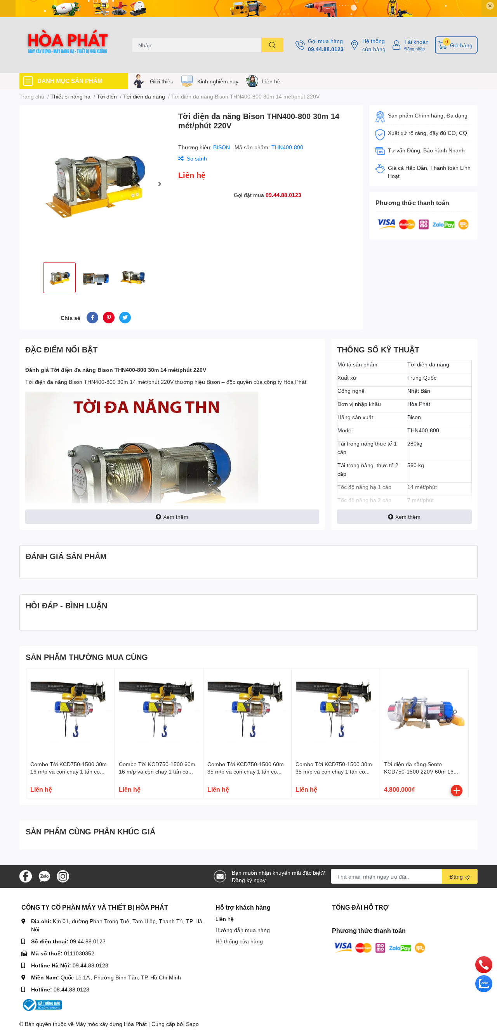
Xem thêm (175, 516)
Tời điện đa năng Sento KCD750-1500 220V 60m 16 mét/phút (419, 771)
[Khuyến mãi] (248, 8)
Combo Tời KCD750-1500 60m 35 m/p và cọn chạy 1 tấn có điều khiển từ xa (245, 771)
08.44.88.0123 (71, 989)
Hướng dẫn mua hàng (242, 930)
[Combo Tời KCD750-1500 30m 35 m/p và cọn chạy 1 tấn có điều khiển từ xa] (336, 712)
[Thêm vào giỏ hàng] (456, 790)
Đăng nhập (414, 48)
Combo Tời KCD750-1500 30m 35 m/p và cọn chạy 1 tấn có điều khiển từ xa (333, 771)
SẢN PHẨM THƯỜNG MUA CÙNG (87, 656)
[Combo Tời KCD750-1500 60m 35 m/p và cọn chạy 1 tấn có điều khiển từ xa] (247, 712)
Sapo (192, 1024)
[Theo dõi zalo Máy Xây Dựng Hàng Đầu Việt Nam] (44, 875)
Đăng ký (460, 876)
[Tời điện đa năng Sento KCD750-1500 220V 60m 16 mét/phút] (424, 712)
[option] (95, 183)
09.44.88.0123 (326, 49)
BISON (222, 147)
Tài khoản (416, 41)
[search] (272, 45)
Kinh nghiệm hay (217, 81)
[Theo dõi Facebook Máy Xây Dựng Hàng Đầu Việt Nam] (25, 875)
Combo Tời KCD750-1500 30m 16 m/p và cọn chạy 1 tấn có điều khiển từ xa (68, 771)
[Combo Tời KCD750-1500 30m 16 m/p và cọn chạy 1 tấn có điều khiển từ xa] (70, 712)
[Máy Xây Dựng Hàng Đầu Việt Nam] (67, 45)
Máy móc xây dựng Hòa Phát (111, 1024)
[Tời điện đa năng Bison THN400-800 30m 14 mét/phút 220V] (95, 183)
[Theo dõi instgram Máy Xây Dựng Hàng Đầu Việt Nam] (63, 875)
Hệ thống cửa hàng (374, 45)
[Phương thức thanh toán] (423, 223)
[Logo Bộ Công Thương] (41, 1004)
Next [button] (159, 183)
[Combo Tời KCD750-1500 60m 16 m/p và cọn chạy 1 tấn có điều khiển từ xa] (159, 712)
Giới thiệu (162, 81)
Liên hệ (271, 81)
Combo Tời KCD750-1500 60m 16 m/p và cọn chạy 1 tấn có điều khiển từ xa (157, 771)
